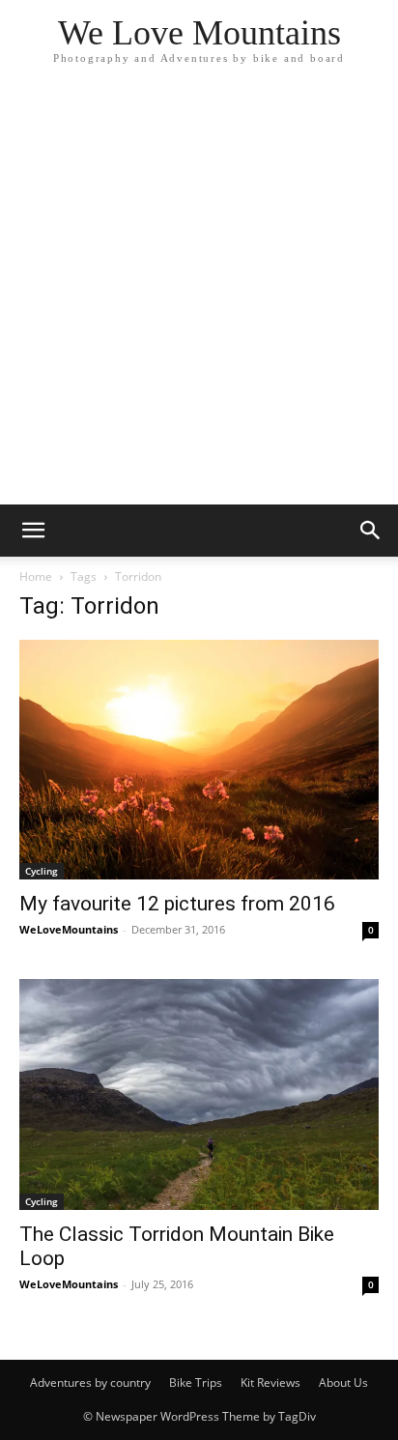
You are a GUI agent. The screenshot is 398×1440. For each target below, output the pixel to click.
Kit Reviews (270, 1382)
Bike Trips (195, 1382)
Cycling (41, 871)
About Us (343, 1382)
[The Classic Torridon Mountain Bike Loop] (199, 1094)
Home (35, 576)
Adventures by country (90, 1382)
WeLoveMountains (68, 929)
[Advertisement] (199, 296)
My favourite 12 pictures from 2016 (177, 903)
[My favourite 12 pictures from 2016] (199, 759)
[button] (33, 530)
